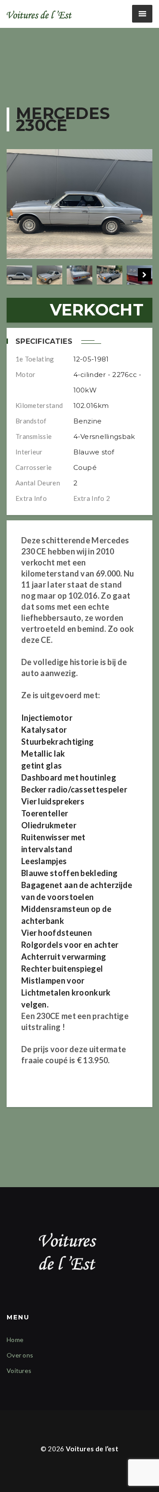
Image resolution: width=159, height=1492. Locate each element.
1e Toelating (34, 359)
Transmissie (33, 436)
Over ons (20, 1355)
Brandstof (31, 421)
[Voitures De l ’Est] (40, 14)
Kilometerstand (39, 405)
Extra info (31, 498)
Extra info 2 (91, 498)
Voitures (19, 1370)
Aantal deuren (37, 483)
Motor (25, 374)
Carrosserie (33, 467)
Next (144, 274)
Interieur (29, 452)
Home (15, 1339)
